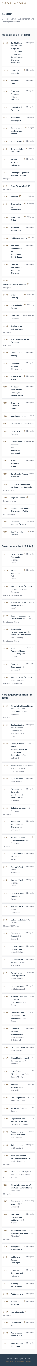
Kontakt (28, 1361)
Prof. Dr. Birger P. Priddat (14, 3)
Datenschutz (19, 1361)
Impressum (9, 1361)
